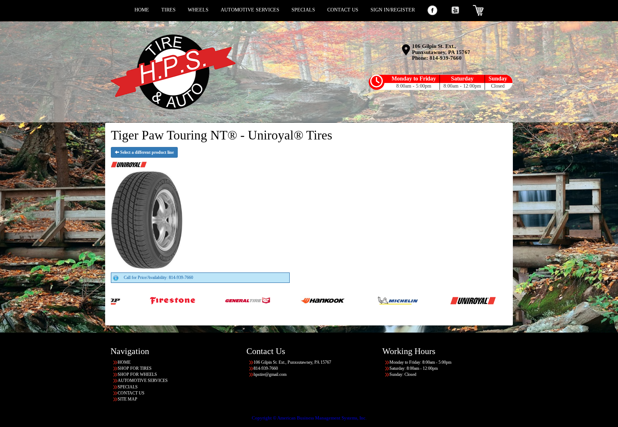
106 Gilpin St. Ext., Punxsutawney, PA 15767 (441, 49)
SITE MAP (127, 399)
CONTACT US (342, 10)
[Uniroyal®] (424, 300)
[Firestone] (124, 300)
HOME (141, 10)
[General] (199, 300)
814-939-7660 (446, 58)
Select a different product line (146, 152)
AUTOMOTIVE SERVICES (250, 10)
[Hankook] (274, 300)
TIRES (168, 10)
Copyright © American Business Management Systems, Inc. (309, 418)
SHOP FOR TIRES (135, 368)
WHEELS (198, 10)
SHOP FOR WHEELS (137, 374)
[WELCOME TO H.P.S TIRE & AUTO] (173, 71)
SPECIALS (303, 10)
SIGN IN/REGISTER (393, 10)
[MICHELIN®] (349, 300)
